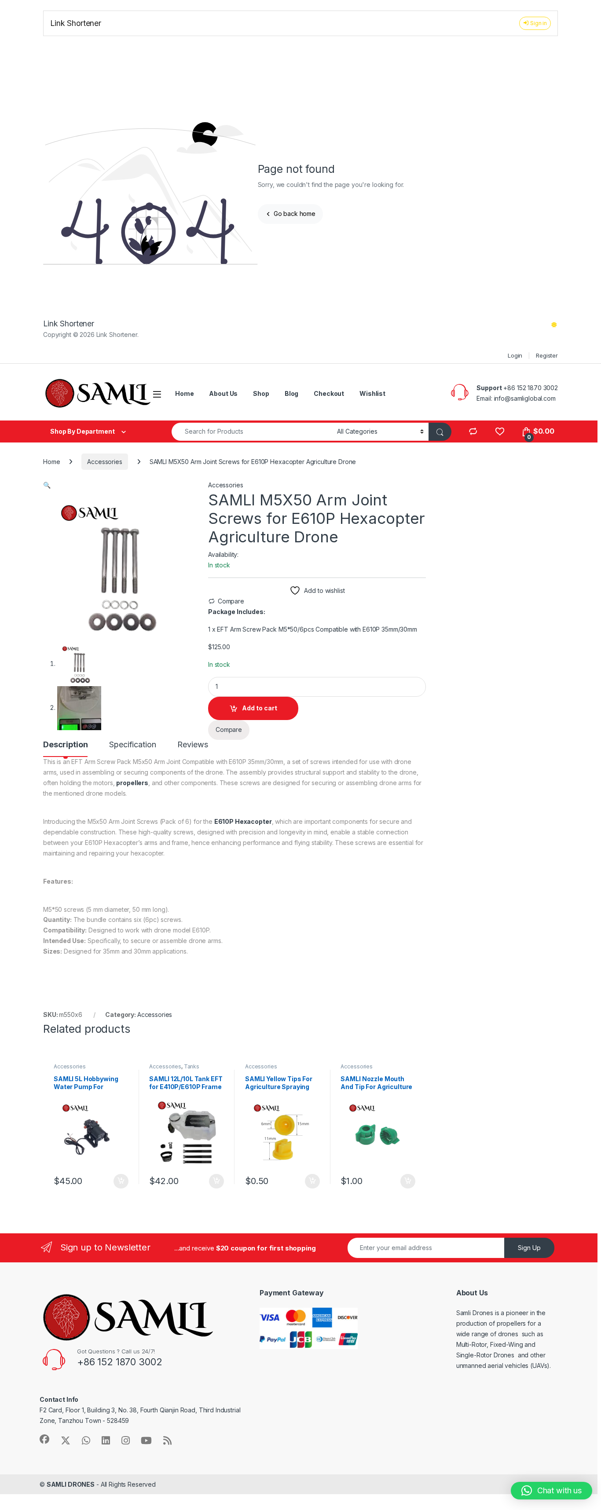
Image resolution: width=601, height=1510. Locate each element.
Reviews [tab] (192, 745)
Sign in (538, 23)
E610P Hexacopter (243, 821)
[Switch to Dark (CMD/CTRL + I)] (554, 324)
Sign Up (529, 1247)
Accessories (104, 461)
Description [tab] (65, 745)
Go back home (293, 213)
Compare (231, 601)
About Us (223, 393)
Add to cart (259, 708)
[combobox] (252, 432)
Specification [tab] (132, 745)
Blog (291, 393)
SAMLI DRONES (71, 1484)
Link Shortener (75, 23)
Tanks (191, 1066)
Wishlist (372, 393)
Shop (261, 393)
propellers (132, 782)
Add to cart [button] (121, 1181)
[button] (47, 485)
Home (184, 393)
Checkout (329, 393)
